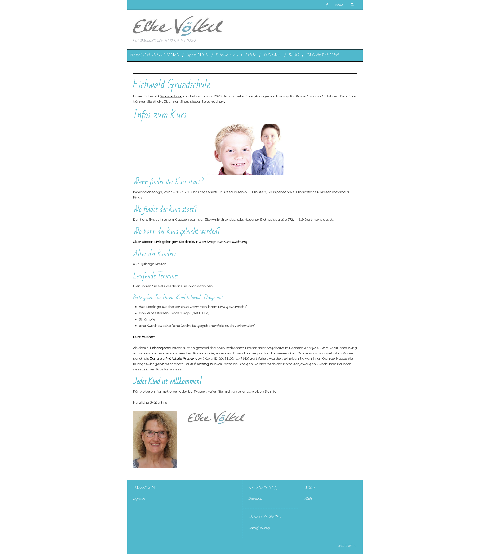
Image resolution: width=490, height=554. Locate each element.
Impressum (139, 499)
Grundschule (171, 96)
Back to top (346, 546)
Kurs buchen (144, 337)
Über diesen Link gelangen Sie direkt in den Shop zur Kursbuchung (190, 242)
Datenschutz (255, 499)
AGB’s (308, 499)
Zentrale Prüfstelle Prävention (176, 358)
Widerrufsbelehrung (259, 528)
